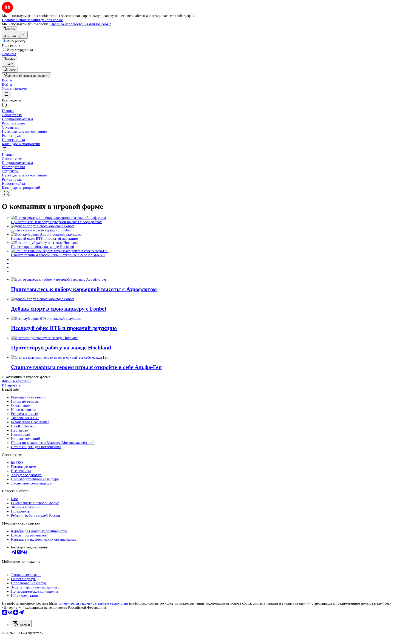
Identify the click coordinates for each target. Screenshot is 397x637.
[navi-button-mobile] (6, 94)
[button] (7, 80)
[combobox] (21, 623)
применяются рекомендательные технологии (93, 603)
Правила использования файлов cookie (80, 24)
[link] (9, 69)
